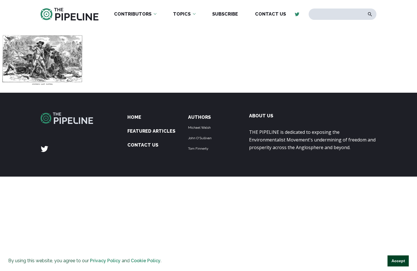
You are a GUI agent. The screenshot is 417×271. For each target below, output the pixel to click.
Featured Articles (151, 131)
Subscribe (225, 14)
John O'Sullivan (200, 138)
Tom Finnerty (198, 149)
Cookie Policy (146, 260)
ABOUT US (261, 115)
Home (134, 117)
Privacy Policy (105, 260)
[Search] (370, 14)
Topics (182, 14)
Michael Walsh (199, 128)
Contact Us (270, 14)
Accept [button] (398, 261)
